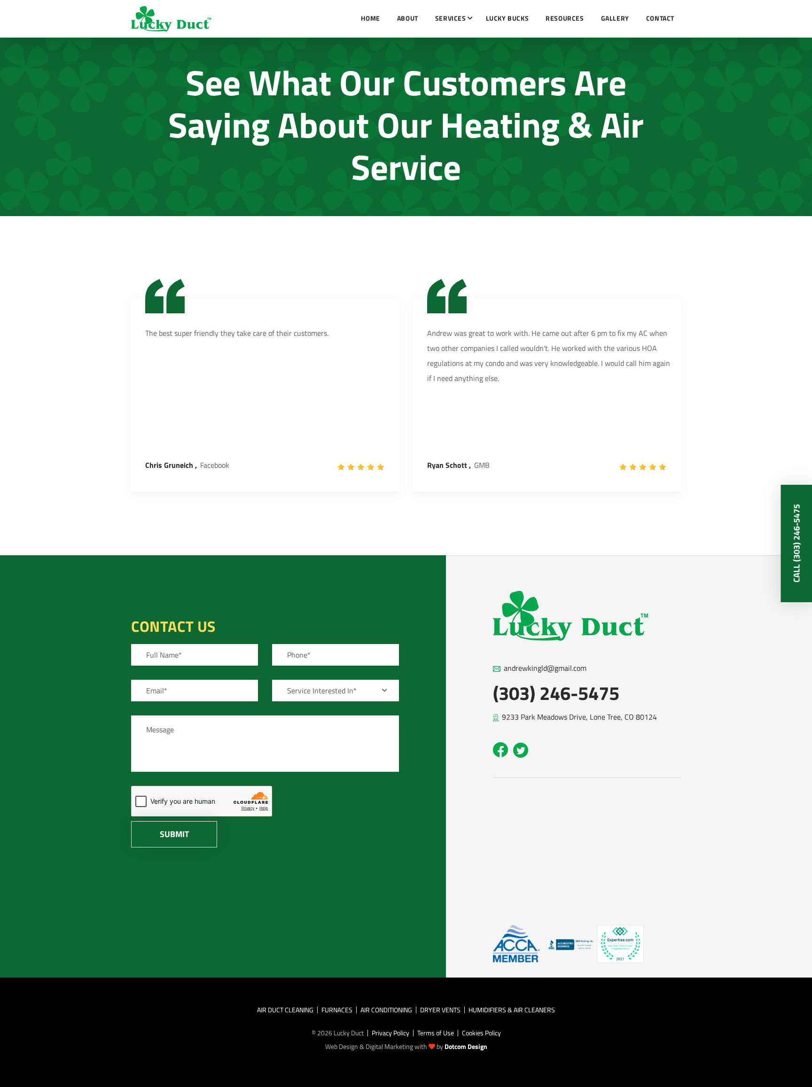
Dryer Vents (440, 1010)
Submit (174, 834)
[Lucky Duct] (171, 19)
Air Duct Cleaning (285, 1010)
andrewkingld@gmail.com (545, 668)
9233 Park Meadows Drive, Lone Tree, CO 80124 (579, 716)
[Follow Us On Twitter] (520, 750)
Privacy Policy (390, 1033)
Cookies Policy (481, 1033)
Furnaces (336, 1010)
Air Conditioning (386, 1010)
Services (450, 18)
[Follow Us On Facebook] (500, 749)
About (407, 18)
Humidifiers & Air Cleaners (511, 1010)
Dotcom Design (466, 1046)
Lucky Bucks (507, 18)
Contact (660, 18)
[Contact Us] (516, 942)
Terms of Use (435, 1033)
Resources (565, 18)
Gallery (615, 18)
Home (370, 18)
